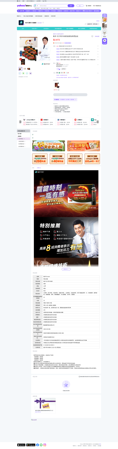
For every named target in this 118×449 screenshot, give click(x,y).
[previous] (20, 121)
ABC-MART (37, 8)
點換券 (28, 11)
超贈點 (97, 11)
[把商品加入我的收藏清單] (92, 36)
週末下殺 (72, 11)
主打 (23, 28)
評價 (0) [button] (39, 167)
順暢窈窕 (47, 16)
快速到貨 (47, 11)
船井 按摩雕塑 (81, 28)
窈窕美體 (53, 16)
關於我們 (79, 445)
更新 (100, 444)
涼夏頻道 (59, 11)
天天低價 (53, 11)
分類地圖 (99, 445)
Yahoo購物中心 (24, 5)
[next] (98, 121)
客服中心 (74, 445)
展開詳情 (65, 269)
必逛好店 (66, 11)
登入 (80, 5)
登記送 (34, 11)
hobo (50, 8)
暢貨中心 (41, 11)
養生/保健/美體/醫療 (28, 16)
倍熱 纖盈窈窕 (58, 28)
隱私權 (94, 445)
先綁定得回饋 (67, 43)
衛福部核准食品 (93, 28)
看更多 (78, 11)
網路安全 (90, 445)
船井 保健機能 (70, 28)
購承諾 (97, 21)
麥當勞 (58, 8)
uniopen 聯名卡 (88, 11)
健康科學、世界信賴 (92, 24)
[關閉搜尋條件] (37, 6)
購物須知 (85, 445)
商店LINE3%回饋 (44, 8)
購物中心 (19, 16)
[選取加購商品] (58, 89)
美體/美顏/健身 (38, 16)
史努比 (54, 8)
